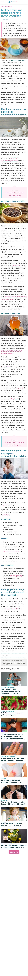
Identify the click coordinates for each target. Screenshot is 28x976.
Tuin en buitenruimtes (7, 711)
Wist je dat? (4, 800)
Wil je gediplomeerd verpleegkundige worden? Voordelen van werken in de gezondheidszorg (11, 691)
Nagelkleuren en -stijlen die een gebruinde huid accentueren (13, 759)
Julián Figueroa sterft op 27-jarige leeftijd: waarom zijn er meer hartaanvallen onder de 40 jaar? (13, 737)
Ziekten (3, 733)
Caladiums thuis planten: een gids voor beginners (12, 714)
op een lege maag (16, 576)
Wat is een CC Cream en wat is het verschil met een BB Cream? (13, 803)
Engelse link (16, 265)
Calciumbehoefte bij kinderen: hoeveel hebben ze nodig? (12, 825)
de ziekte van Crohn (11, 609)
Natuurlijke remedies (6, 6)
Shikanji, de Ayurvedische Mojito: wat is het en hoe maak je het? (14, 846)
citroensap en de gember (11, 551)
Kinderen (3, 822)
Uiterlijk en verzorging (8, 687)
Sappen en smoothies (7, 843)
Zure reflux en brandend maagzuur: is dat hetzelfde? (11, 781)
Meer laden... (14, 852)
